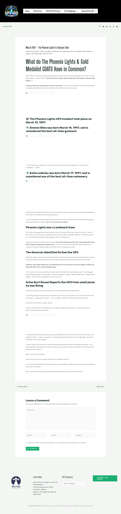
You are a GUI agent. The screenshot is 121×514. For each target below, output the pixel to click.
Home (27, 11)
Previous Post (21, 386)
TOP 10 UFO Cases (53, 11)
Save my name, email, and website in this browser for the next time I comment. (57, 443)
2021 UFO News (45, 51)
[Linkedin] (106, 26)
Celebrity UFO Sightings (60, 51)
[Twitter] (103, 26)
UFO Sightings (70, 11)
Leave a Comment (32, 51)
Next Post (101, 386)
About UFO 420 (87, 11)
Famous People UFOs (78, 51)
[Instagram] (110, 26)
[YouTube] (117, 26)
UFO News (37, 11)
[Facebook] (113, 26)
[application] (77, 11)
